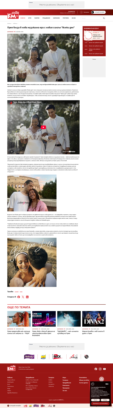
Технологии (10, 386)
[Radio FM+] (25, 406)
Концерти (51, 384)
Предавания (30, 377)
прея (21, 291)
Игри (64, 377)
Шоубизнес (10, 31)
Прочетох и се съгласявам (100, 403)
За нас (65, 391)
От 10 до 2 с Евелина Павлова (31, 382)
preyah (17, 291)
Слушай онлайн (99, 12)
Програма (86, 12)
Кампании (66, 385)
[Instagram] (100, 369)
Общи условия (84, 380)
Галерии (51, 377)
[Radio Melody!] (36, 406)
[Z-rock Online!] (43, 406)
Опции (95, 400)
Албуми (51, 382)
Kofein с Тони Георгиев (32, 380)
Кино (8, 384)
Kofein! (50, 380)
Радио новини (11, 380)
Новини (15, 23)
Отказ (105, 400)
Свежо (9, 390)
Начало (9, 23)
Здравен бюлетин (12, 393)
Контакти (83, 377)
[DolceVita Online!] (54, 406)
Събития (51, 386)
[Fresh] (30, 406)
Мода (8, 388)
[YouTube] (104, 369)
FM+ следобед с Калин (32, 386)
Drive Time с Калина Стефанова (31, 388)
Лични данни (83, 383)
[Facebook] (96, 369)
